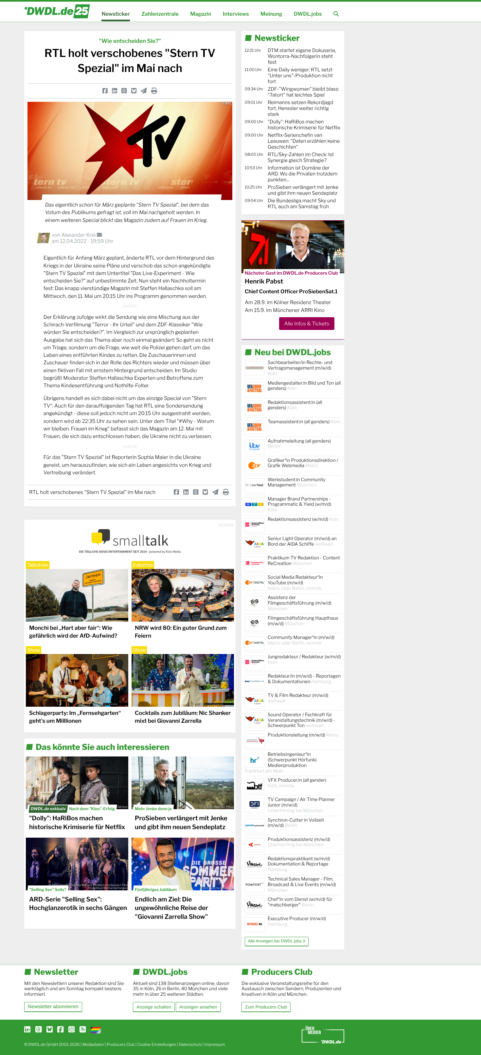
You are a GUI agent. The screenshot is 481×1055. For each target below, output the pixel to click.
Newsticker (115, 14)
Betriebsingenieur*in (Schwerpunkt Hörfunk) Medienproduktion (281, 762)
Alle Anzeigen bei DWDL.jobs (275, 941)
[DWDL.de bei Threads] (38, 1030)
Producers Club (120, 1044)
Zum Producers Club (266, 1007)
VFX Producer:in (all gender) (297, 783)
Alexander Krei (79, 235)
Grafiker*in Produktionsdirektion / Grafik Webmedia (303, 463)
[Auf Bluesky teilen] (133, 91)
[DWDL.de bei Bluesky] (49, 1030)
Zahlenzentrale (160, 14)
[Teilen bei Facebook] (105, 91)
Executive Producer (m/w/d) (297, 921)
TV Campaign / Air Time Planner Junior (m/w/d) (301, 805)
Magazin (200, 14)
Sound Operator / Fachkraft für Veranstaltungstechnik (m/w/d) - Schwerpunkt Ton (301, 720)
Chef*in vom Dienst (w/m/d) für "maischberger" (300, 902)
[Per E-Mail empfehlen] (144, 91)
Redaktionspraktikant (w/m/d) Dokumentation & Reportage (299, 864)
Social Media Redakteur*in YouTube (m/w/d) (295, 582)
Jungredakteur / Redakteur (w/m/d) (304, 659)
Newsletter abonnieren (53, 1007)
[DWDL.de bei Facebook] (60, 1030)
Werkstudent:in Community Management (297, 482)
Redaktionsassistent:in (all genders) (295, 405)
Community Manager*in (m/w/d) (301, 640)
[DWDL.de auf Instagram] (71, 1030)
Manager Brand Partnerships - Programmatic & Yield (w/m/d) (299, 504)
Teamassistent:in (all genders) (304, 422)
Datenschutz (190, 1044)
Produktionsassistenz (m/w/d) (299, 842)
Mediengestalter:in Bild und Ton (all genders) (304, 385)
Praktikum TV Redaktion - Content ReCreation (304, 560)
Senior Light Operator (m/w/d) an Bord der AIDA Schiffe (302, 541)
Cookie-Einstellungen (156, 1044)
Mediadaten (93, 1044)
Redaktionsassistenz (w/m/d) (303, 519)
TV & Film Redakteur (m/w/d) (298, 698)
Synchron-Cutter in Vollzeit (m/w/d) (296, 822)
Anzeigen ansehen (198, 1007)
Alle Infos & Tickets (306, 323)
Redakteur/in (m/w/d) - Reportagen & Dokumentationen (304, 678)
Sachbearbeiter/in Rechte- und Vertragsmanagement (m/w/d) (300, 368)
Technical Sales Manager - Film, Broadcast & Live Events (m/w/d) (302, 884)
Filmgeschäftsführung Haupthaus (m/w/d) (303, 621)
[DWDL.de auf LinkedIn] (27, 1030)
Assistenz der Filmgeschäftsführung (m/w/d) (299, 603)
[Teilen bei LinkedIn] (114, 91)
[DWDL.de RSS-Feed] (83, 1030)
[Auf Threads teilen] (124, 91)
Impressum (215, 1044)
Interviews (236, 14)
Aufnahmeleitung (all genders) (299, 443)
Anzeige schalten (153, 1007)
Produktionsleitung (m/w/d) (303, 735)
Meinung (271, 14)
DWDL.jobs (308, 14)
